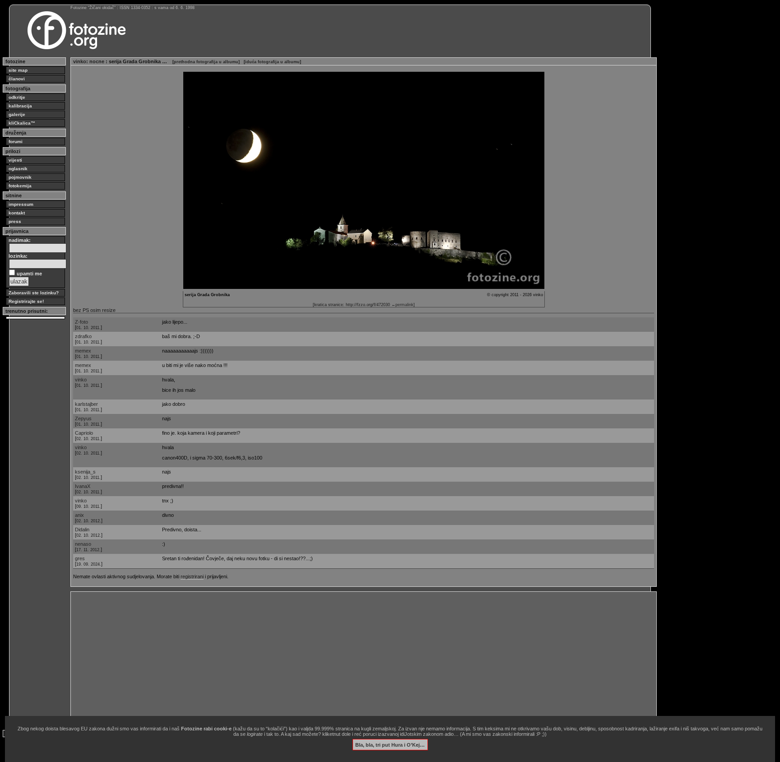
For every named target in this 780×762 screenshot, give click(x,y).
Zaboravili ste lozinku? (34, 292)
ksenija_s (85, 471)
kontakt (17, 212)
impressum (21, 204)
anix (79, 515)
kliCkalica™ (22, 123)
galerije (17, 114)
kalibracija (20, 105)
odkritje (17, 97)
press (15, 221)
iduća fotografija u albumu (272, 62)
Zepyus (83, 418)
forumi (16, 141)
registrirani (192, 576)
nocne (97, 61)
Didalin (82, 529)
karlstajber (86, 404)
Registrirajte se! (26, 301)
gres (80, 558)
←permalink (402, 304)
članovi (17, 78)
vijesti (15, 160)
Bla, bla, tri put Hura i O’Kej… (390, 744)
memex (83, 350)
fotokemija (20, 185)
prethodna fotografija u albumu (206, 62)
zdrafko (83, 336)
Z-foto (81, 322)
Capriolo (84, 433)
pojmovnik (20, 177)
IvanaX (82, 486)
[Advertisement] (344, 657)
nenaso (83, 544)
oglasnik (18, 168)
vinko (79, 61)
